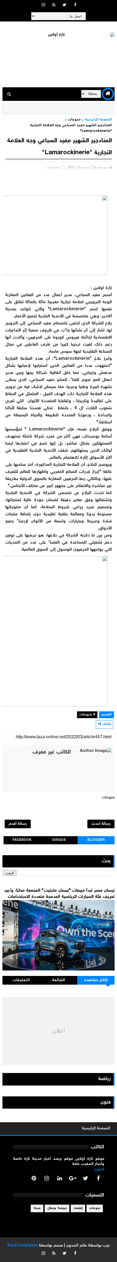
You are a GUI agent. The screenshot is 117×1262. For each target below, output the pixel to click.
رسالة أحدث (101, 824)
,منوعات (53, 167)
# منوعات (87, 714)
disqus (59, 840)
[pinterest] (33, 1178)
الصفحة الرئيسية (98, 119)
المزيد (99, 1169)
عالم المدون (76, 1245)
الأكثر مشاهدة (96, 980)
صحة (37, 1208)
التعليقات (21, 980)
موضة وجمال (57, 1208)
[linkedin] (59, 1178)
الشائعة (58, 980)
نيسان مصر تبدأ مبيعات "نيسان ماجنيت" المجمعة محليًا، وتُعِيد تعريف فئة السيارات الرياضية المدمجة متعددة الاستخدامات (59, 893)
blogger (96, 840)
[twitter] (64, 5)
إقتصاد (77, 1208)
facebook (22, 840)
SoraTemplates (22, 1245)
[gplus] (72, 1178)
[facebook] (75, 5)
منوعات (74, 119)
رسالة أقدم (17, 824)
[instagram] (43, 5)
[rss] (54, 5)
